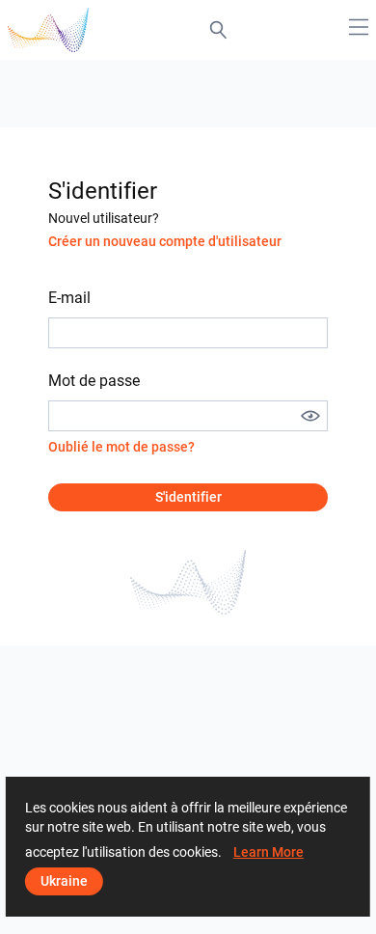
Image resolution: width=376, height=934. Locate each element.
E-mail (69, 297)
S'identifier (188, 497)
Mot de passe (94, 380)
